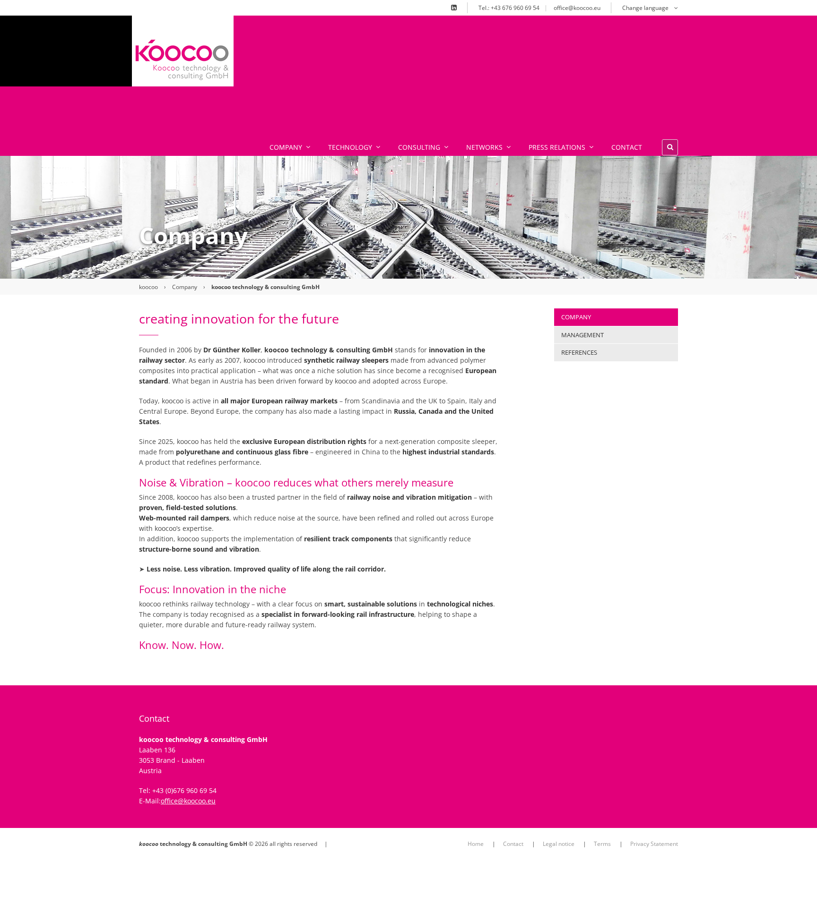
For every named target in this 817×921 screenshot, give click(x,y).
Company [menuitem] (285, 147)
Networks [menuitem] (484, 147)
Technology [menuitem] (350, 147)
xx (238, 50)
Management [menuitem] (582, 335)
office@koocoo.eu (577, 8)
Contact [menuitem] (626, 147)
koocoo (148, 287)
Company (184, 287)
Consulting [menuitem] (419, 147)
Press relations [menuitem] (557, 147)
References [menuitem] (579, 352)
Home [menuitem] (476, 844)
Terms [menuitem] (602, 844)
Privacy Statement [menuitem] (654, 844)
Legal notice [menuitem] (558, 844)
